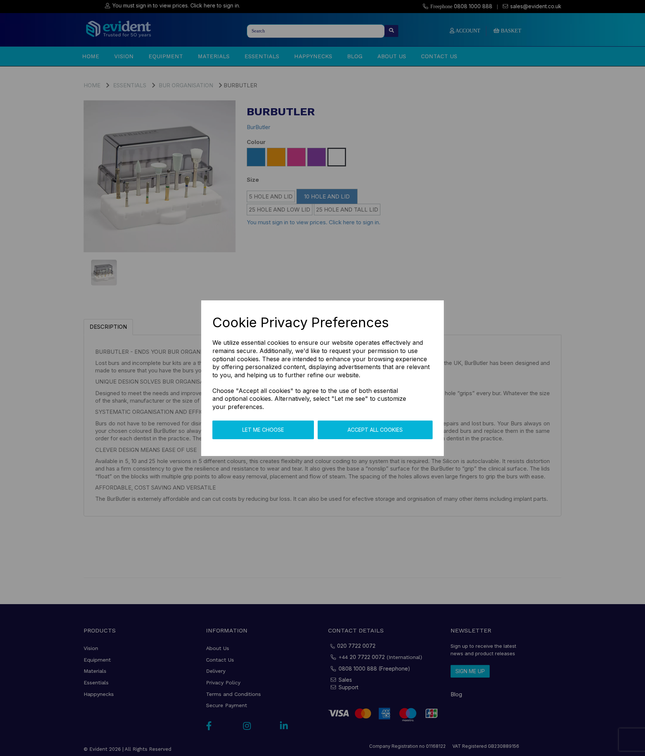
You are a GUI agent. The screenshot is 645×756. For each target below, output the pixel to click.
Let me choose (263, 430)
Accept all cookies (375, 430)
